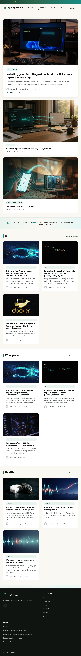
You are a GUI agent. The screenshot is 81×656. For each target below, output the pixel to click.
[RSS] (5, 606)
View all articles (70, 236)
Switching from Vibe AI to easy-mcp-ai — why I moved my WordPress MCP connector (19, 273)
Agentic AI (31, 9)
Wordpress (46, 602)
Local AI (53, 9)
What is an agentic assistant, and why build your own (28, 148)
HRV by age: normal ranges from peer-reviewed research (20, 561)
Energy (44, 616)
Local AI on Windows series (12, 638)
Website (45, 612)
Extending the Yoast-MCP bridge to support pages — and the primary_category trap (59, 273)
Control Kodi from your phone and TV (20, 206)
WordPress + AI (42, 9)
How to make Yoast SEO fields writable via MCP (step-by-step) (20, 444)
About (72, 9)
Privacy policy (8, 642)
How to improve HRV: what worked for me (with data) (59, 508)
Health (44, 605)
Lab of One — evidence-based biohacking (17, 634)
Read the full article (13, 92)
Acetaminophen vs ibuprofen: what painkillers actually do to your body (21, 508)
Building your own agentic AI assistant (16, 630)
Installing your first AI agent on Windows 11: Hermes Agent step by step (39, 75)
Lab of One (62, 9)
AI (43, 598)
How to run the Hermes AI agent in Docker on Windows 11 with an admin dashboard (20, 325)
